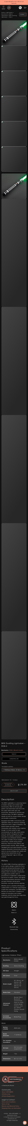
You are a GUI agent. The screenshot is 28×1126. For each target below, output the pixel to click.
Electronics (4, 14)
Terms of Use (6, 1104)
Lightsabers (9, 12)
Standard (17, 992)
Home (3, 12)
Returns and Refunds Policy (10, 1106)
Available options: (7, 766)
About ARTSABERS (7, 1092)
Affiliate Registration (8, 1096)
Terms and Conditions (9, 1102)
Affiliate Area (6, 1094)
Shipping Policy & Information (11, 1108)
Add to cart (14, 790)
